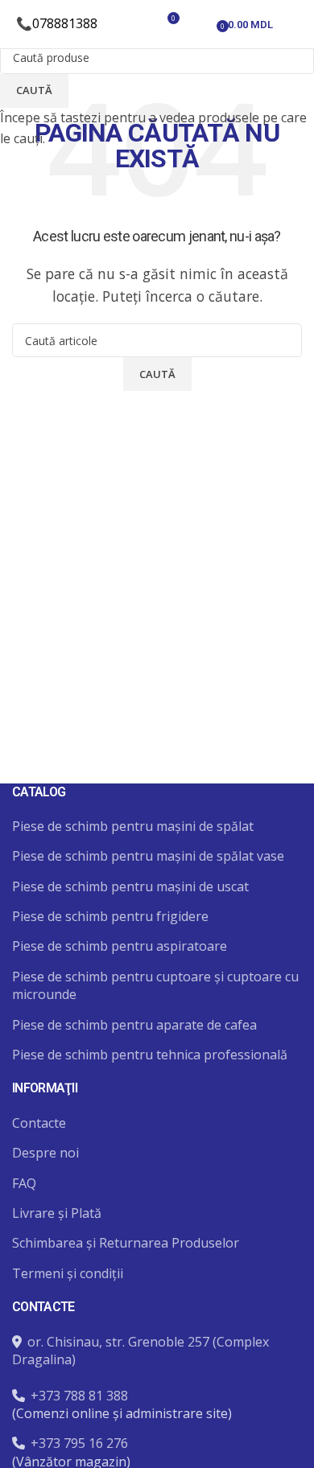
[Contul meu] (198, 24)
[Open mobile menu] (295, 24)
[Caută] (138, 24)
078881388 (64, 23)
